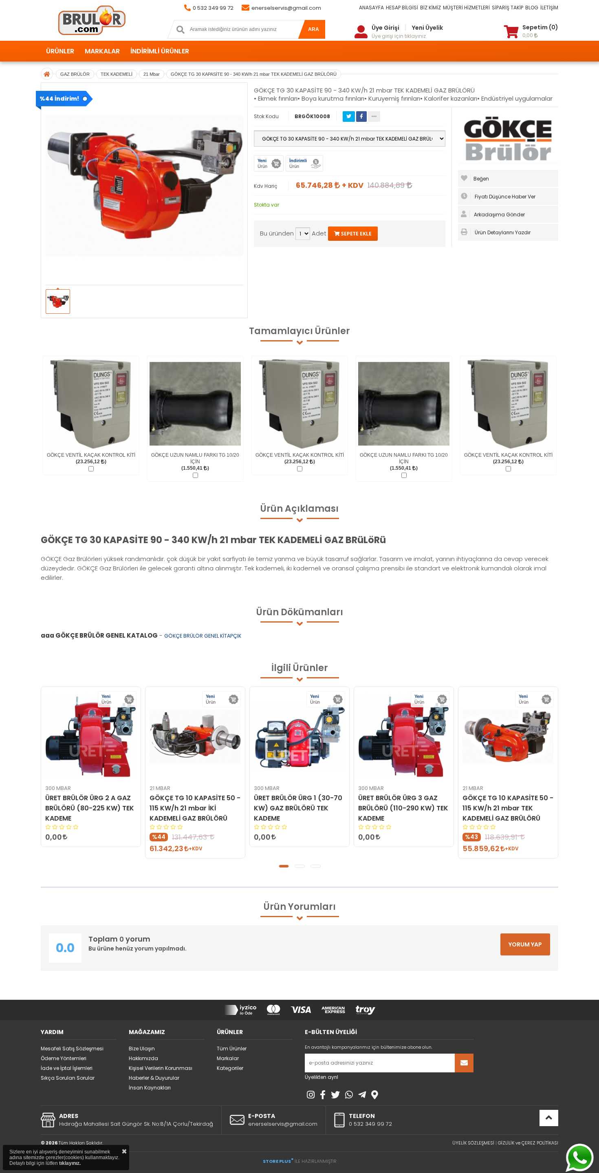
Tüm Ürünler (232, 1048)
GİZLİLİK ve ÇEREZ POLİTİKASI (528, 1143)
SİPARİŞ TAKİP (507, 7)
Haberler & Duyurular (154, 1077)
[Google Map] (374, 1094)
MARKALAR (102, 51)
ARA (313, 29)
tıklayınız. (70, 1163)
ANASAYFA (371, 7)
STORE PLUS (278, 1161)
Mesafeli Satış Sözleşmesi (72, 1048)
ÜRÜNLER (60, 51)
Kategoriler (230, 1068)
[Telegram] (362, 1094)
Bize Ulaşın (142, 1048)
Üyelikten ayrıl (321, 1077)
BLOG (531, 7)
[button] (284, 866)
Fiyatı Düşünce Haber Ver (504, 196)
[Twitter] (335, 1094)
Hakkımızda (143, 1058)
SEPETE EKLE (356, 233)
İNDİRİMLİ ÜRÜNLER (159, 51)
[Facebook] (323, 1094)
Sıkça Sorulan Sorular (68, 1077)
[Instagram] (311, 1094)
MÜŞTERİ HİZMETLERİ (466, 7)
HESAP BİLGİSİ (402, 7)
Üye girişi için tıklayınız (399, 36)
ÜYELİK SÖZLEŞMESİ (473, 1143)
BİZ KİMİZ (430, 7)
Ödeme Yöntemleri (63, 1058)
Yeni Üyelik (427, 28)
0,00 (528, 35)
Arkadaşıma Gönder (499, 214)
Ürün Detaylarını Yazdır (502, 232)
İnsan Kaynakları (150, 1087)
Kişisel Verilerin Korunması (160, 1068)
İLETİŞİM (549, 7)
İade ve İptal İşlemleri (66, 1068)
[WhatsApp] (349, 1094)
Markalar (228, 1058)
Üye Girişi (385, 28)
